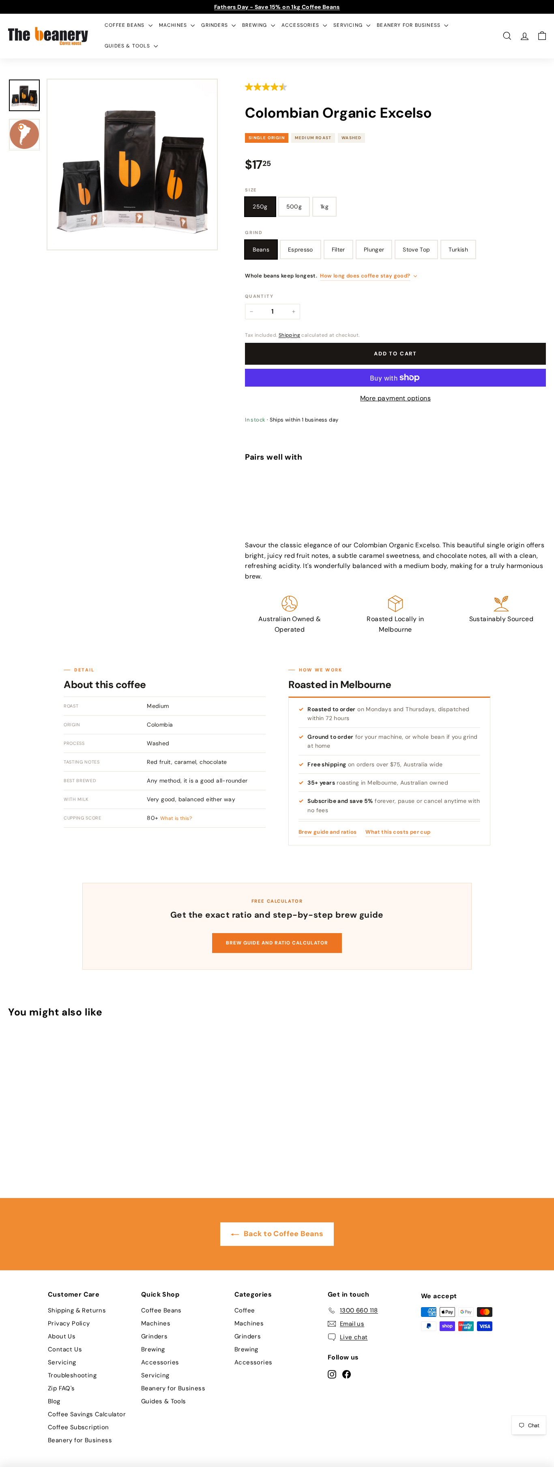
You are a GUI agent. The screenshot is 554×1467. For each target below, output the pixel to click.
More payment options (395, 398)
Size (251, 190)
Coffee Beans (125, 25)
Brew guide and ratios (327, 831)
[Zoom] (132, 164)
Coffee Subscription (78, 1427)
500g (294, 206)
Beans (261, 249)
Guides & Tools (128, 46)
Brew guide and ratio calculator (277, 943)
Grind (254, 232)
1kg (324, 206)
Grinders (215, 25)
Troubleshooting (72, 1375)
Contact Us (65, 1349)
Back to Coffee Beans (282, 1234)
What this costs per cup (397, 831)
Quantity (259, 296)
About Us (61, 1336)
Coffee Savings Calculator (87, 1414)
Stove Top (416, 249)
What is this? (176, 818)
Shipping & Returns (77, 1310)
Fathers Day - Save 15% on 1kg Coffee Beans (277, 7)
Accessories (301, 25)
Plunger (374, 249)
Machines (174, 25)
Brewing (255, 25)
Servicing (348, 25)
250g (260, 206)
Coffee (244, 1310)
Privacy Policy (69, 1323)
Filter (338, 249)
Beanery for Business (409, 25)
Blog (54, 1401)
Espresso (300, 249)
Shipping (289, 335)
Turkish (458, 249)
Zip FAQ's (61, 1388)
